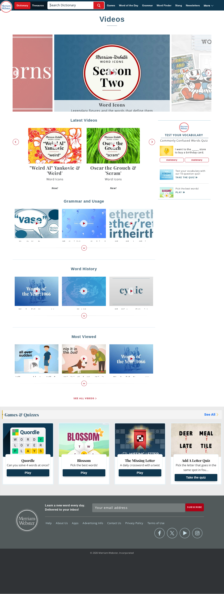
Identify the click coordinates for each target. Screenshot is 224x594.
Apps (75, 523)
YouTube (185, 533)
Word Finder (164, 5)
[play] (112, 73)
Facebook (159, 533)
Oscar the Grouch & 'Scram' (113, 170)
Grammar (147, 5)
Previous (16, 73)
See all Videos (84, 399)
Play (28, 472)
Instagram (197, 533)
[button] (208, 5)
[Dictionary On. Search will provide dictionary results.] (30, 5)
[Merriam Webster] (184, 127)
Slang (178, 5)
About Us (62, 523)
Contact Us (114, 523)
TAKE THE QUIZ (185, 177)
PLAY (179, 192)
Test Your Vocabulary (184, 135)
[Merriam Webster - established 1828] (6, 4)
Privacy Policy (134, 523)
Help (49, 523)
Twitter (172, 533)
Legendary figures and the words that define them (112, 110)
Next (208, 73)
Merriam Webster (26, 520)
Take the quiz (196, 477)
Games (111, 5)
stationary (196, 160)
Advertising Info (93, 523)
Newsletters (193, 5)
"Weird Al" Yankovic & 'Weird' (55, 170)
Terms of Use (156, 523)
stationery (171, 160)
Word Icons (112, 104)
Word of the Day (128, 5)
